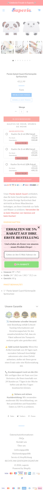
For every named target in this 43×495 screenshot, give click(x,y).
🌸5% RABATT (21, 264)
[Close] (39, 227)
